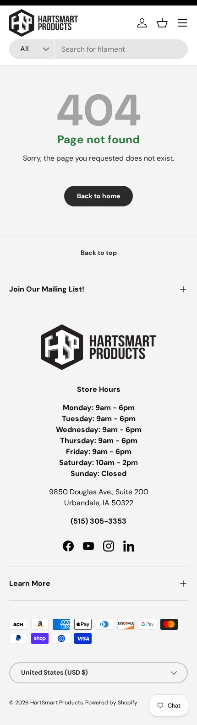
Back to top (99, 253)
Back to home (98, 196)
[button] (162, 23)
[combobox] (98, 49)
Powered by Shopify (111, 702)
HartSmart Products (56, 702)
